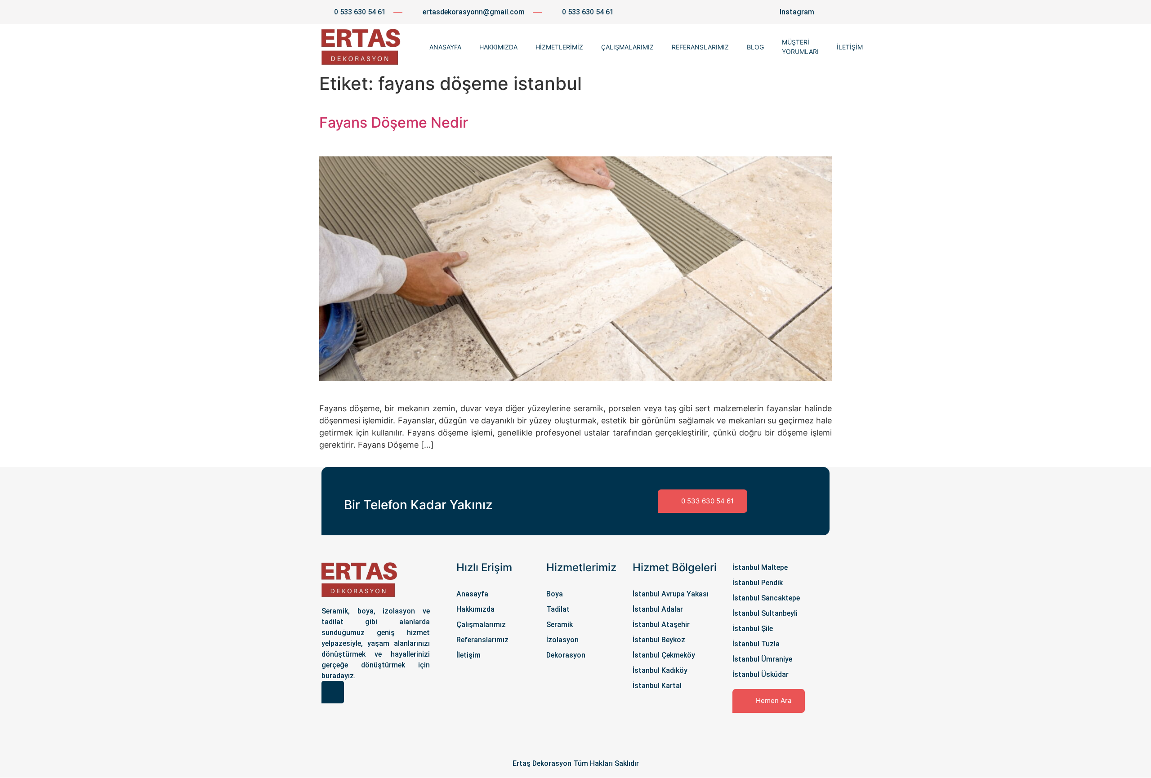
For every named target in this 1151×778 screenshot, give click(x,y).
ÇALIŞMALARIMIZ (627, 47)
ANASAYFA (445, 47)
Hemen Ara (773, 700)
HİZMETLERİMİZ (559, 47)
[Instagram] (332, 692)
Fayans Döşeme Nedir (393, 122)
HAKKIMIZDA (498, 47)
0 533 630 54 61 (707, 501)
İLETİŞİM (850, 47)
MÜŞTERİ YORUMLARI (800, 46)
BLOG (755, 47)
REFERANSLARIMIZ (700, 47)
